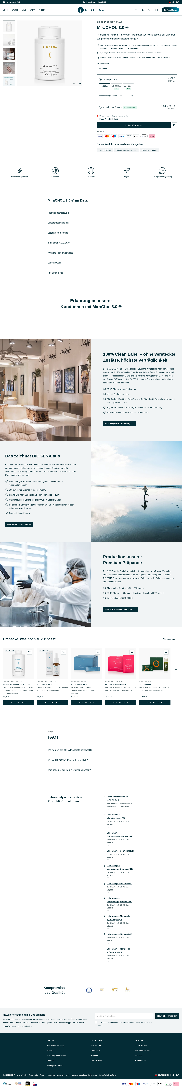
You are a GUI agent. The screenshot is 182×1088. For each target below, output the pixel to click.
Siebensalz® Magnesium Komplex (16, 684)
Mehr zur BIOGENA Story (17, 524)
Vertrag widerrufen (55, 1066)
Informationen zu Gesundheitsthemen (84, 1075)
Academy (138, 1055)
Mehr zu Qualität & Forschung (117, 424)
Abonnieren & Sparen (112, 107)
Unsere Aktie (33, 1075)
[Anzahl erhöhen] (132, 95)
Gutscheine (95, 1050)
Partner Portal (140, 1060)
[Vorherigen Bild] (74, 83)
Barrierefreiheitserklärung (107, 1075)
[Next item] (176, 670)
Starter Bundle (145, 684)
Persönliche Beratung (55, 1045)
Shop (5, 10)
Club (24, 10)
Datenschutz (51, 1075)
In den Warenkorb (133, 125)
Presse (42, 1075)
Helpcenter (51, 1060)
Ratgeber (94, 1055)
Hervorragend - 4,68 (13, 2)
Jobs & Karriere (141, 1045)
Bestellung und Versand (56, 1055)
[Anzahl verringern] (121, 95)
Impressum (60, 1075)
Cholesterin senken (149, 150)
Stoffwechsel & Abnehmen (126, 150)
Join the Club (96, 1045)
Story (32, 10)
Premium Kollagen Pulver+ (115, 684)
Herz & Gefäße (105, 150)
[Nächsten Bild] (9, 83)
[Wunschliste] (150, 10)
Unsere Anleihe (22, 1075)
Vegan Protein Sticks (79, 684)
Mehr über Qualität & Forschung (118, 609)
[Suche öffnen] (136, 10)
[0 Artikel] (157, 10)
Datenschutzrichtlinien (127, 1022)
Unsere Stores (96, 1060)
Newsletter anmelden (167, 1016)
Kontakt (50, 1050)
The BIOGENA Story (143, 1050)
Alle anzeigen (169, 639)
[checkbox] (96, 1022)
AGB (113, 1022)
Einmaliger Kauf (110, 79)
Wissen (42, 10)
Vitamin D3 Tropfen (44, 684)
